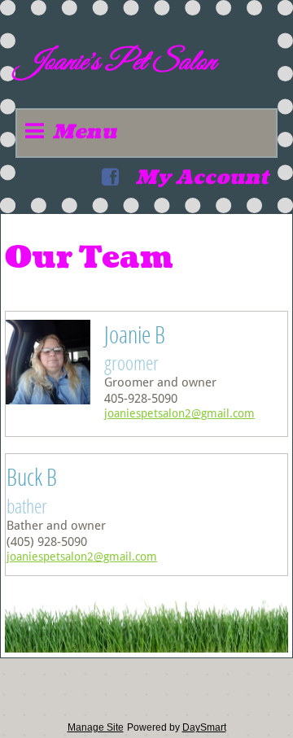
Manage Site (96, 727)
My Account (202, 177)
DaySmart (204, 727)
